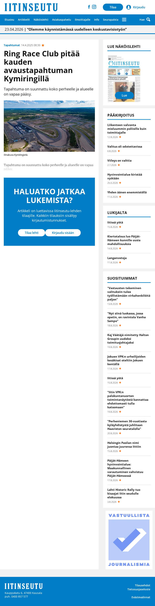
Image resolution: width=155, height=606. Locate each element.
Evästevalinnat (141, 597)
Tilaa (113, 7)
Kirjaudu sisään (63, 233)
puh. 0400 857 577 (16, 596)
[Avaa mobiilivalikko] (124, 19)
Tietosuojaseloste (138, 589)
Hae (142, 19)
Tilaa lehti (31, 233)
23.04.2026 (66, 29)
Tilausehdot (142, 585)
